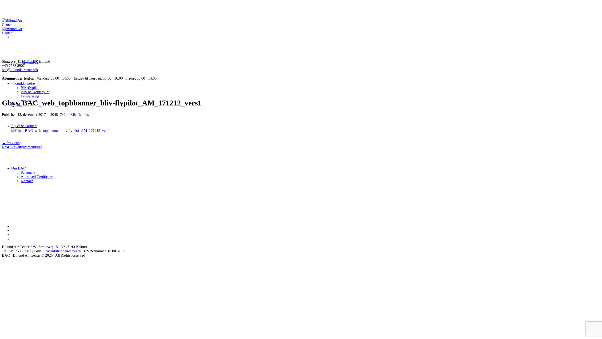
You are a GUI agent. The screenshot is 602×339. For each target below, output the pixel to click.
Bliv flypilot (79, 115)
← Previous (11, 143)
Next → (8, 147)
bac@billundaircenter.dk (20, 70)
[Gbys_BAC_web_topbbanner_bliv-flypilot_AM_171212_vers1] (60, 131)
